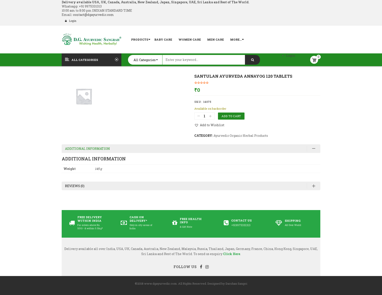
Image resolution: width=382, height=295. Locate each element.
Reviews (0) (74, 186)
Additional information (87, 149)
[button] (209, 125)
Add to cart (231, 116)
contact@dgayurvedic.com (93, 15)
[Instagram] (207, 266)
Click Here (231, 254)
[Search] (252, 60)
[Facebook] (201, 266)
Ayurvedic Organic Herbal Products (241, 135)
